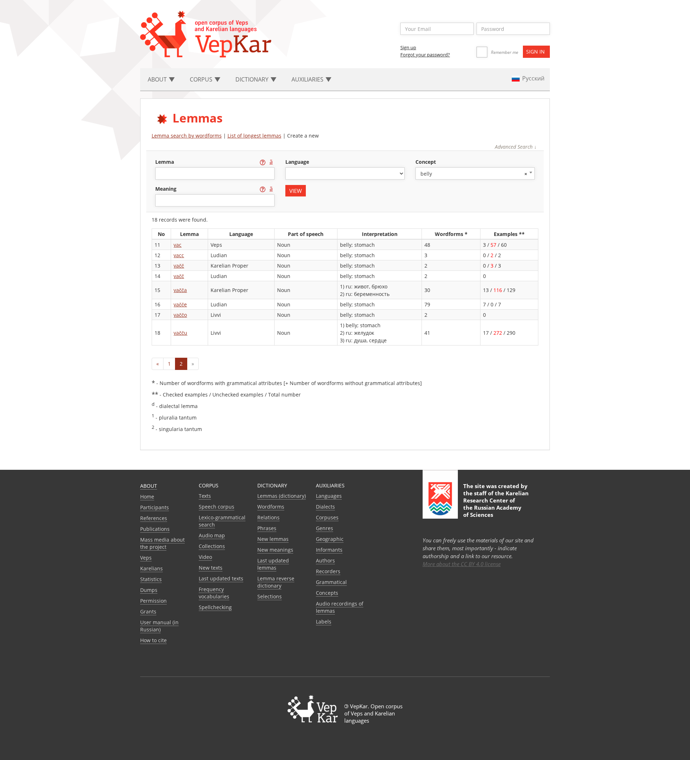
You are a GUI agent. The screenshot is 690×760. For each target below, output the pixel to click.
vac (177, 244)
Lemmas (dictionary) (281, 495)
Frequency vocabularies (214, 593)
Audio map (212, 535)
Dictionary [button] (252, 79)
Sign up (408, 47)
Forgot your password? (425, 54)
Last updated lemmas (273, 564)
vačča (180, 290)
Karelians (151, 568)
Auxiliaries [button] (308, 79)
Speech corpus (216, 506)
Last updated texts (221, 578)
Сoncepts (327, 592)
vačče (180, 304)
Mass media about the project (162, 543)
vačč (179, 265)
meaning (166, 188)
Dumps (148, 590)
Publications (155, 528)
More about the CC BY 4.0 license (462, 563)
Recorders (328, 571)
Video (205, 556)
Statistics (151, 579)
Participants (154, 507)
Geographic (330, 539)
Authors (325, 560)
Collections (212, 546)
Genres (324, 528)
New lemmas (273, 539)
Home (147, 496)
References (153, 518)
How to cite (153, 640)
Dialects (325, 506)
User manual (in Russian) (159, 626)
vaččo (180, 314)
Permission (153, 600)
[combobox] (475, 173)
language (297, 161)
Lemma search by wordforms (187, 135)
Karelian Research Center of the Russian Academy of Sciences (496, 504)
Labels (323, 621)
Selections (269, 596)
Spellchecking (215, 607)
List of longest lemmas (254, 135)
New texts (210, 567)
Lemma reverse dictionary (275, 582)
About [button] (158, 79)
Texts (205, 495)
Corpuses (327, 517)
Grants (148, 611)
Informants (329, 549)
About (148, 485)
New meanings (275, 549)
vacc (179, 255)
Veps (146, 557)
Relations (268, 517)
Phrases (266, 528)
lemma (165, 161)
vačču (180, 332)
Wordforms (270, 506)
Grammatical (331, 582)
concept (425, 161)
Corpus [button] (202, 79)
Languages (329, 495)
